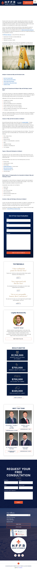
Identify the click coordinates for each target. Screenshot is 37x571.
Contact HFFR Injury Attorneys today (13, 208)
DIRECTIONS (18, 524)
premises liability (25, 122)
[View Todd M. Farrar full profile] (18, 320)
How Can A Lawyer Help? (8, 78)
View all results (18, 397)
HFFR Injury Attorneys (7, 34)
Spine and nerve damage (8, 168)
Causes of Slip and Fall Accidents (10, 79)
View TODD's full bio (18, 338)
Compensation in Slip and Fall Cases (10, 82)
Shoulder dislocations (7, 166)
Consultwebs (20, 567)
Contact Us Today (7, 84)
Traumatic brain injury (7, 169)
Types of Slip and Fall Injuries (9, 81)
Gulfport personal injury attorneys (27, 29)
